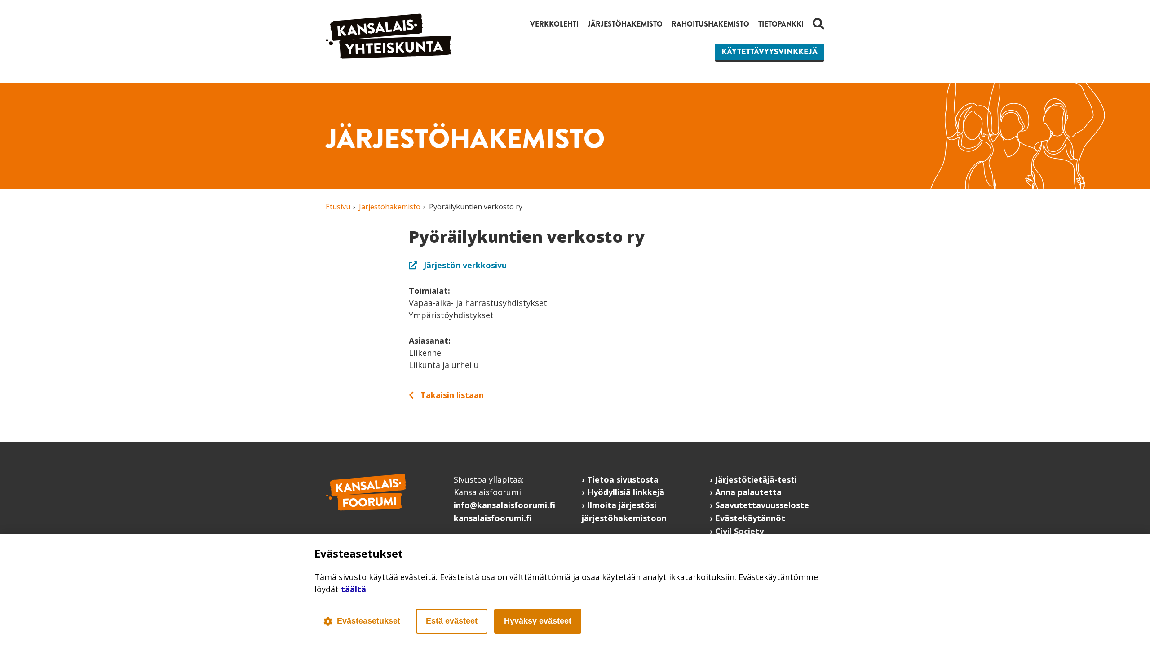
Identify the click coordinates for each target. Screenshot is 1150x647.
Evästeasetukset (368, 620)
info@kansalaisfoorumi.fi (504, 505)
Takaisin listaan (452, 395)
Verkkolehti (554, 24)
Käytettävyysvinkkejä (769, 52)
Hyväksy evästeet (537, 620)
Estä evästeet (452, 620)
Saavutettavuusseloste (762, 505)
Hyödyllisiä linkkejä (625, 492)
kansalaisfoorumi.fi (493, 518)
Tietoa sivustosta (623, 479)
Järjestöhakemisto (625, 24)
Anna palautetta (748, 492)
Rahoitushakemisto (710, 24)
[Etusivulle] (388, 55)
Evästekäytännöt (750, 518)
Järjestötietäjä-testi (756, 479)
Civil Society (739, 531)
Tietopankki (781, 24)
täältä (353, 589)
